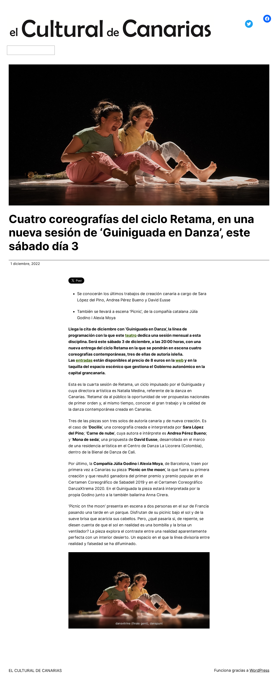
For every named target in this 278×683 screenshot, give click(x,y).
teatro (131, 335)
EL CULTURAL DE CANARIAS (35, 670)
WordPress (259, 670)
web (179, 360)
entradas (84, 360)
